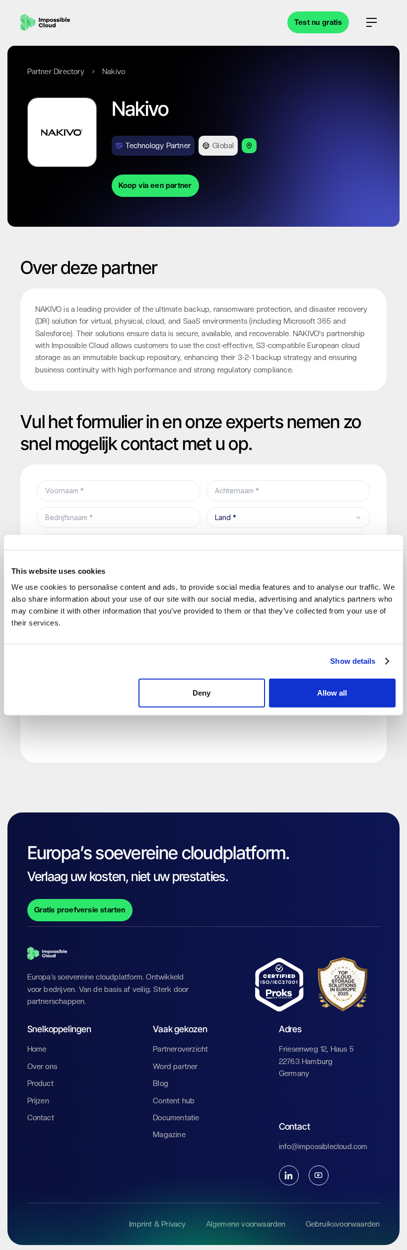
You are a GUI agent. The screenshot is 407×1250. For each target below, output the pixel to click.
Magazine (169, 1134)
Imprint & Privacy (157, 1224)
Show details (352, 661)
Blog (160, 1083)
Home (37, 1049)
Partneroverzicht (180, 1049)
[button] (371, 22)
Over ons (42, 1066)
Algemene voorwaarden (246, 1224)
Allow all (332, 692)
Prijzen (38, 1100)
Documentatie (176, 1117)
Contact (40, 1117)
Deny (201, 692)
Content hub (174, 1100)
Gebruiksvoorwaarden (343, 1224)
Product (40, 1083)
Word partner (175, 1066)
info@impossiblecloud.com (323, 1146)
